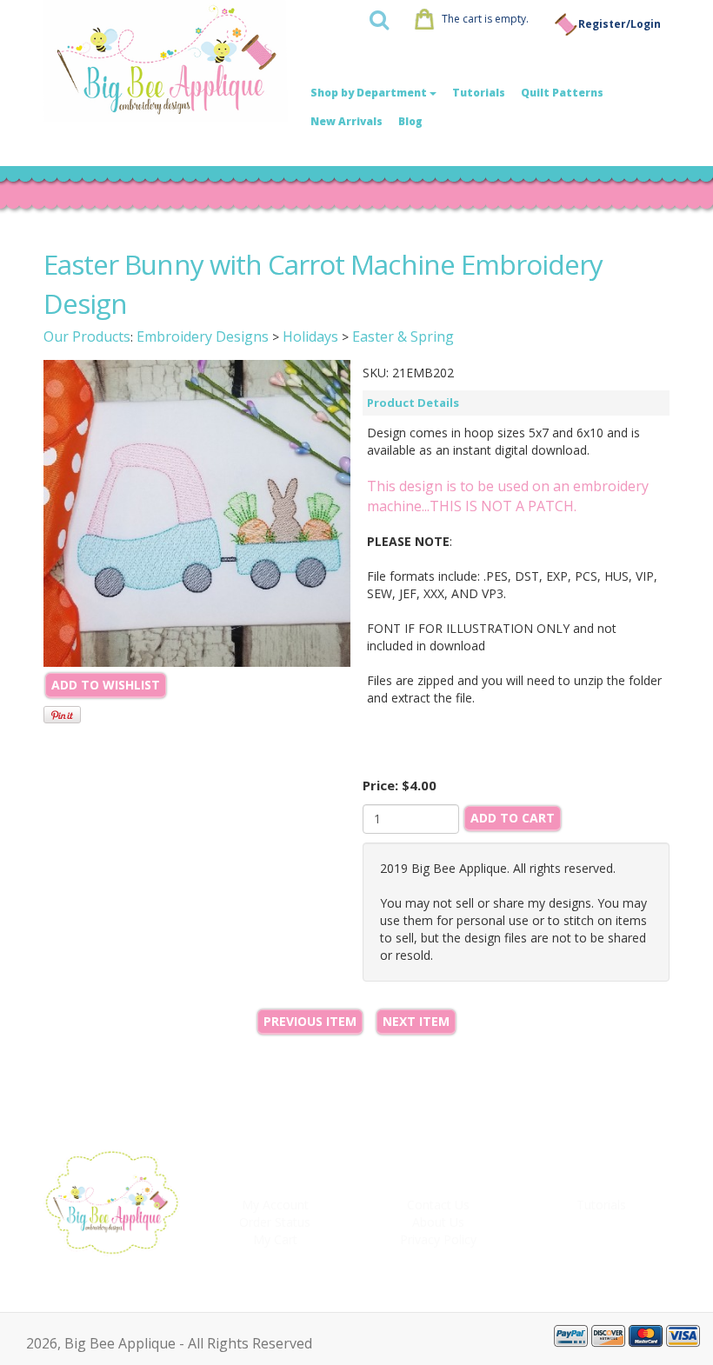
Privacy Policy (438, 1239)
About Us (438, 1222)
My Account (275, 1204)
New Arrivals (346, 121)
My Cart (275, 1239)
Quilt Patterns (562, 92)
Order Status (274, 1222)
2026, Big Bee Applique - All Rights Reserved (169, 1343)
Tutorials (478, 92)
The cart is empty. (485, 18)
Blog (410, 121)
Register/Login (619, 24)
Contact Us (438, 1204)
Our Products (86, 336)
